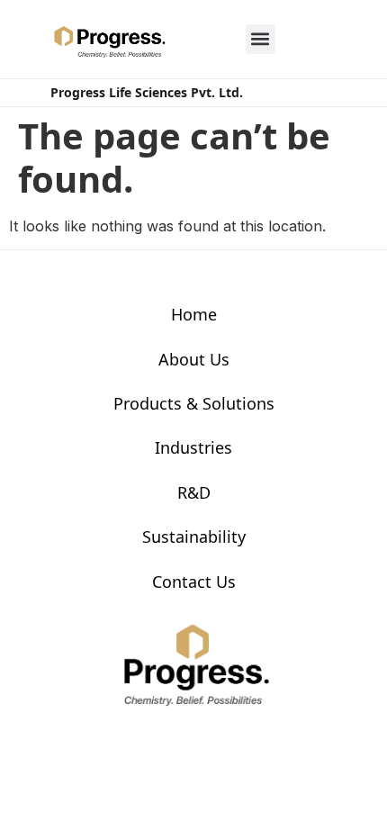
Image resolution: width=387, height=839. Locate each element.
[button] (260, 39)
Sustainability (194, 536)
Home (194, 314)
